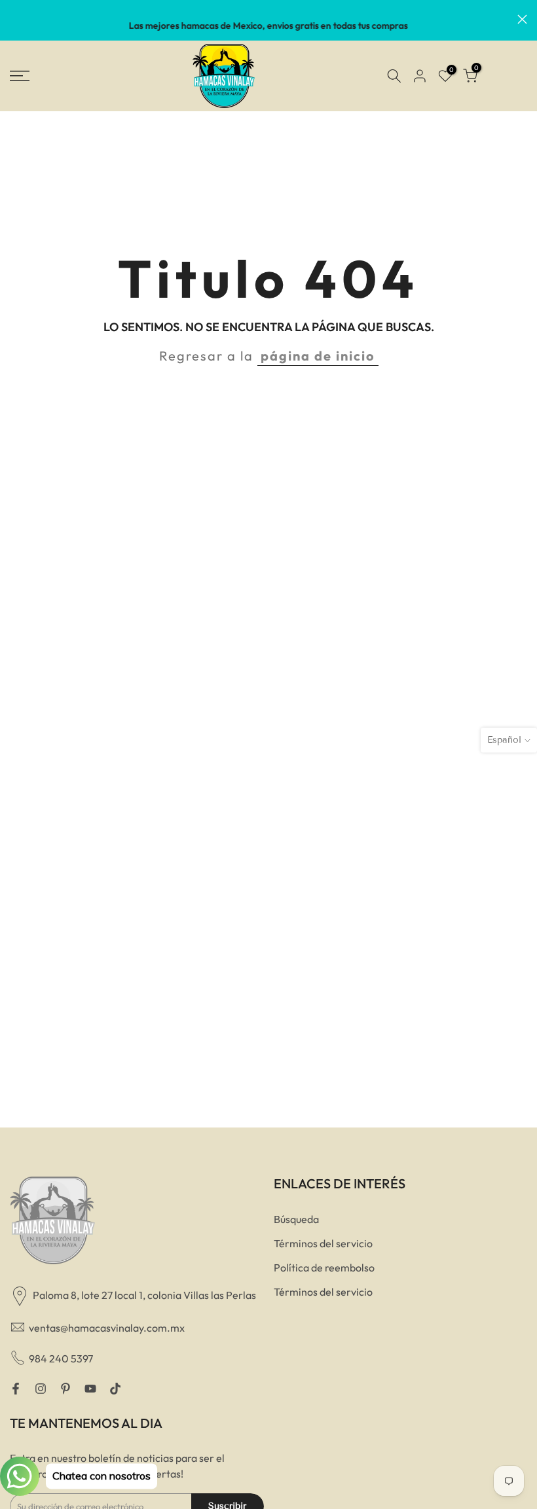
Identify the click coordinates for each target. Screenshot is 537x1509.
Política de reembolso (324, 1267)
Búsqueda (296, 1219)
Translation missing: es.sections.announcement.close (15, 19)
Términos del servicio (323, 1243)
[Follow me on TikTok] (115, 1388)
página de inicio (318, 355)
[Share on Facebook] (16, 1388)
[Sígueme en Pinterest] (65, 1388)
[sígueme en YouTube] (90, 1388)
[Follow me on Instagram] (40, 1388)
